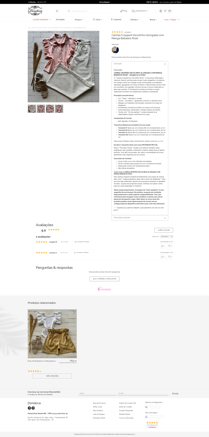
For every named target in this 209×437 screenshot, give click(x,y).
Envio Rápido (104, 2)
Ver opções (52, 376)
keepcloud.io (131, 434)
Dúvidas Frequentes (126, 410)
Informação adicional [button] (122, 218)
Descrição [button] (118, 64)
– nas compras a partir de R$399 (164, 2)
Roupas (78, 20)
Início (29, 27)
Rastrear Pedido (124, 414)
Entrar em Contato (125, 407)
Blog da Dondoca (99, 403)
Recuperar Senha (99, 418)
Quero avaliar (164, 230)
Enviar (175, 393)
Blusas (152, 20)
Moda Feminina (36, 27)
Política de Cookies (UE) (127, 403)
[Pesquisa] (69, 11)
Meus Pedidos (98, 410)
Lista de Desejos (99, 414)
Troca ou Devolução (126, 418)
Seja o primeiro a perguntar (104, 279)
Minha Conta (97, 407)
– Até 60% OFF (37, 2)
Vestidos (133, 20)
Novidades (60, 20)
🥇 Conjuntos (116, 20)
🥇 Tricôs (96, 20)
